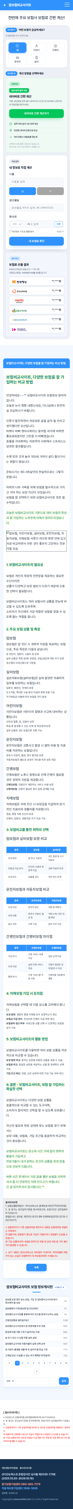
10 (66, 1363)
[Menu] (67, 5)
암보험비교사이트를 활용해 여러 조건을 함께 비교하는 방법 (31, 1314)
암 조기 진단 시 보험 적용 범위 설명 (21, 1337)
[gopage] (36, 1371)
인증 (58, 224)
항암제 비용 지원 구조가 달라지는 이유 (22, 1332)
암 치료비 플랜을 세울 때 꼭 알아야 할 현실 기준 (26, 1349)
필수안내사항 (26, 1468)
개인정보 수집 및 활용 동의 (23, 231)
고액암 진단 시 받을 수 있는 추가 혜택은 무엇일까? (27, 1355)
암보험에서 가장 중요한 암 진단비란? (21, 1308)
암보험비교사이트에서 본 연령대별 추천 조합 (25, 1326)
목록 (36, 1267)
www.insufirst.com (22, 1499)
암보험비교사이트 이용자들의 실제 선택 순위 (25, 1343)
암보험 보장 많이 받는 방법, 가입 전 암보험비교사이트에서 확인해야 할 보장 (31, 1301)
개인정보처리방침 (10, 1468)
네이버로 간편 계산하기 (36, 113)
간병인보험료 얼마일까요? (17, 1320)
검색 (64, 1380)
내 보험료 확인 (36, 241)
